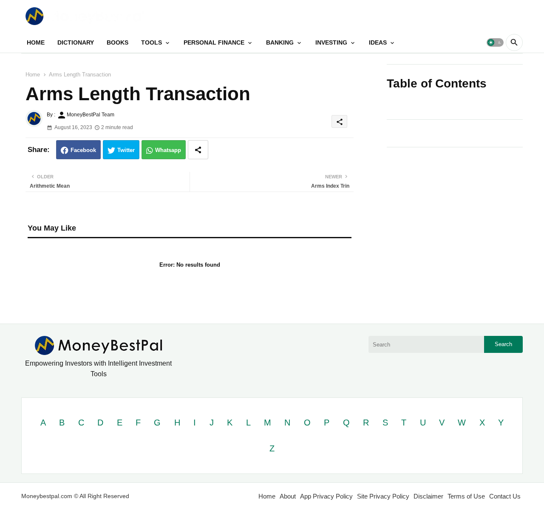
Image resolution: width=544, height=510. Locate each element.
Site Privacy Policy (383, 496)
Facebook (83, 150)
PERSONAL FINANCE (214, 42)
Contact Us (505, 496)
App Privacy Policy (326, 496)
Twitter (126, 150)
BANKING (280, 42)
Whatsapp (168, 150)
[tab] (35, 42)
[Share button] (198, 149)
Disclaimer (428, 496)
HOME (36, 42)
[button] (495, 42)
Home (33, 74)
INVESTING (331, 42)
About (288, 496)
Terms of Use (466, 496)
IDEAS (378, 42)
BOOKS (117, 42)
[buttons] (498, 16)
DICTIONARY (75, 42)
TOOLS (151, 42)
